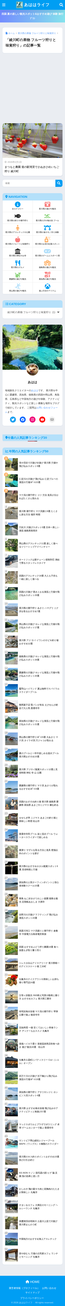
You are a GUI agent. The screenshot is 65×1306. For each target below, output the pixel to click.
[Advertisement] (32, 90)
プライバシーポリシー (32, 1298)
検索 (58, 183)
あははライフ (36, 5)
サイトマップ (32, 1292)
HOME (34, 1282)
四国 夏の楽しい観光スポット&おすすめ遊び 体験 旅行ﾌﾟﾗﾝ (32, 16)
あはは (34, 390)
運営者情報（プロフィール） (24, 1288)
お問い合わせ (49, 1288)
